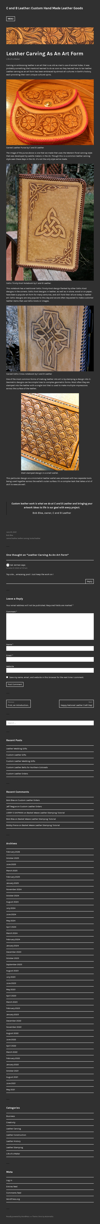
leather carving (23, 538)
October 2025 (12, 858)
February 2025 (13, 877)
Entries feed (11, 1186)
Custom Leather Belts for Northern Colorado (27, 767)
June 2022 (11, 1039)
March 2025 (11, 870)
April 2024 (11, 927)
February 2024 (13, 939)
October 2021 (12, 1071)
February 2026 (13, 852)
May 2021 (10, 1089)
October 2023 (12, 958)
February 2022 (13, 1058)
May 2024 (10, 920)
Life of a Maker (13, 59)
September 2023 (14, 964)
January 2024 (12, 945)
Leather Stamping (14, 1147)
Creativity (10, 1122)
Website (10, 666)
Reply (89, 581)
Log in (9, 1180)
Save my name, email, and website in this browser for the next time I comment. (46, 677)
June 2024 (11, 914)
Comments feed (13, 1193)
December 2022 (13, 1021)
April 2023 (11, 995)
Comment (11, 611)
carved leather (11, 538)
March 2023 (11, 1002)
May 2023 (10, 989)
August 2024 (12, 902)
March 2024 (11, 933)
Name (9, 644)
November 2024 (13, 889)
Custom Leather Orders (17, 773)
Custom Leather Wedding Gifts (20, 761)
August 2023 (12, 970)
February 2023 (13, 1008)
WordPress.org (13, 1199)
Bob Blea (9, 535)
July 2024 (10, 908)
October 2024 (12, 895)
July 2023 (10, 977)
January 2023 (12, 1014)
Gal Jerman (15, 565)
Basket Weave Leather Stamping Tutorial (46, 812)
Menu (10, 18)
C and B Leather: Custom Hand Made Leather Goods (44, 8)
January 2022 (12, 1064)
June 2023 (11, 983)
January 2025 (12, 883)
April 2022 (11, 1046)
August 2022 (12, 1033)
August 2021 (12, 1077)
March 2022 (11, 1052)
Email (9, 655)
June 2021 (11, 1083)
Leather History (13, 1141)
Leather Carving (13, 1128)
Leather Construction (16, 1135)
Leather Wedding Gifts (16, 748)
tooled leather (35, 538)
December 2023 (13, 952)
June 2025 (11, 864)
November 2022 (13, 1027)
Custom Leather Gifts (16, 755)
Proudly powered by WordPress (18, 1216)
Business (10, 1116)
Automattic (49, 1216)
